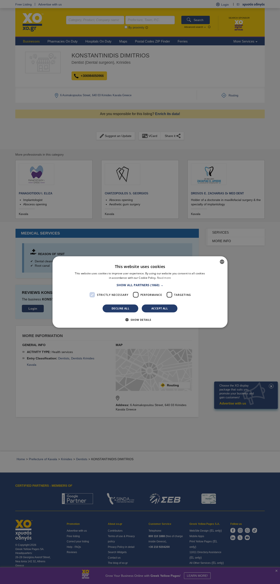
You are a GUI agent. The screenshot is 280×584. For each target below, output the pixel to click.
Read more (164, 277)
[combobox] (222, 261)
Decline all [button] (120, 308)
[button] (140, 285)
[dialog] (140, 292)
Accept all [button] (159, 308)
